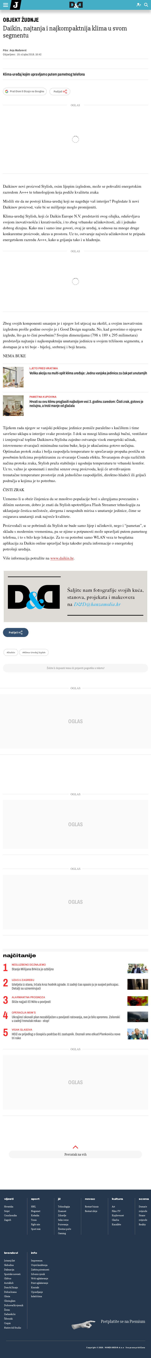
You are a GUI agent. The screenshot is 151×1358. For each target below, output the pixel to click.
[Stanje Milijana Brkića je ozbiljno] (137, 968)
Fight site (35, 1224)
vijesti (9, 1199)
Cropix (7, 1323)
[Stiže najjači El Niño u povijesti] (137, 1001)
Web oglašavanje (39, 1278)
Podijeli (58, 91)
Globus (7, 1278)
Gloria (7, 1296)
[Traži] (146, 5)
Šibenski (8, 1318)
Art (113, 1206)
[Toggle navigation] (5, 5)
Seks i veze (63, 1220)
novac (90, 1199)
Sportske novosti (12, 1274)
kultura (117, 1199)
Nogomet (35, 1211)
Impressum (36, 1260)
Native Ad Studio (12, 1327)
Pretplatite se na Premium (123, 1321)
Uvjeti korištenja (39, 1265)
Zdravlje (62, 1215)
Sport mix (36, 1229)
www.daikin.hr (62, 558)
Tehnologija (64, 1206)
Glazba (115, 1220)
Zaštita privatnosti (40, 1269)
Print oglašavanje (39, 1283)
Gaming (62, 1233)
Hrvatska (8, 1206)
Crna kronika (10, 1215)
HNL (33, 1206)
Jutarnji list (9, 1260)
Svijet (7, 1211)
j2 (59, 1199)
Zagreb (7, 1220)
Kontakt (35, 1287)
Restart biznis (92, 1206)
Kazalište (116, 1224)
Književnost (118, 1215)
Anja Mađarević (18, 50)
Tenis (34, 1220)
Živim (7, 1309)
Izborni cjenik (38, 1274)
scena (144, 1199)
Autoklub (9, 1283)
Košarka (35, 1215)
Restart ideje (91, 1211)
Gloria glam (9, 1300)
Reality (142, 1224)
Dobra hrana (10, 1292)
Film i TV (116, 1211)
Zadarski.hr (10, 1314)
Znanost (62, 1211)
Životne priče (64, 1229)
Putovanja (63, 1224)
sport (35, 1199)
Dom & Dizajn (11, 1287)
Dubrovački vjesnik (13, 1305)
